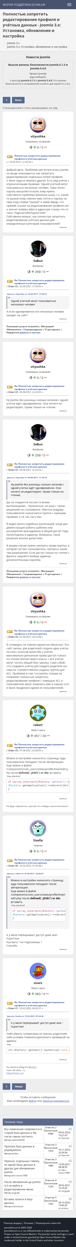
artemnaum (17, 1206)
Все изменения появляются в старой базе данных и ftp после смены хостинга (23, 1132)
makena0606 (18, 1139)
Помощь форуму (13, 1223)
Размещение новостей (48, 1223)
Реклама (28, 1223)
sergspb (15, 1192)
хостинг (36, 332)
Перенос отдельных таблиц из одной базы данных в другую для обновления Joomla (21, 1166)
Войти (33, 1101)
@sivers (33, 1067)
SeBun (38, 261)
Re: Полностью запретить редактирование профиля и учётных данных (39, 282)
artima (64, 1208)
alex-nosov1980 (19, 1175)
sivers (38, 983)
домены (24, 332)
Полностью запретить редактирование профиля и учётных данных (37, 157)
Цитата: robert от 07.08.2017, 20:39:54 (25, 873)
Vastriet (65, 1138)
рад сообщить (38, 77)
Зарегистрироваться (56, 1101)
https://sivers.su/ (14, 1073)
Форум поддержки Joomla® (24, 4)
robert (38, 725)
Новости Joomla (38, 57)
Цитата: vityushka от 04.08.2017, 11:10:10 (27, 477)
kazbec (14, 1153)
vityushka (38, 136)
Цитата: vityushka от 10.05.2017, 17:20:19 (27, 294)
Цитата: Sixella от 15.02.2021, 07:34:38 (25, 1016)
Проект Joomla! (38, 73)
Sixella (38, 840)
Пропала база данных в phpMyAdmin (19, 1148)
